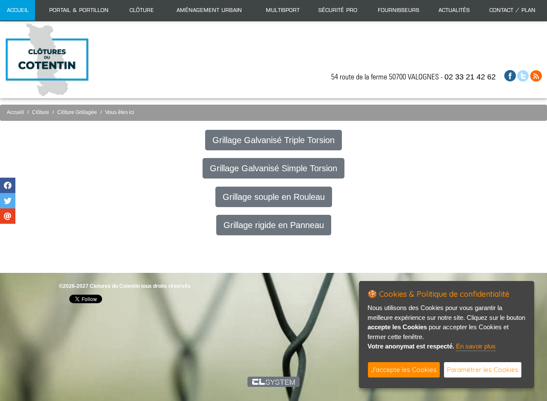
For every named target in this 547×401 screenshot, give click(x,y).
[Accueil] (47, 59)
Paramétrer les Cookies (482, 370)
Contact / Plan (512, 10)
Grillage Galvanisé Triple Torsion (273, 140)
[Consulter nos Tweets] (523, 75)
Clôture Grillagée (77, 112)
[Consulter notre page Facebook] (510, 75)
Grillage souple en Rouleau (274, 197)
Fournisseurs (398, 10)
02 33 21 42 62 (470, 77)
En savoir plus (476, 346)
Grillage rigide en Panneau (274, 225)
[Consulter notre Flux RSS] (536, 75)
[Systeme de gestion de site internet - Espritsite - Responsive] (273, 382)
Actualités (454, 10)
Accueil (18, 10)
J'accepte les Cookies (404, 370)
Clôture (40, 112)
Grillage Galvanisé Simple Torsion (273, 168)
